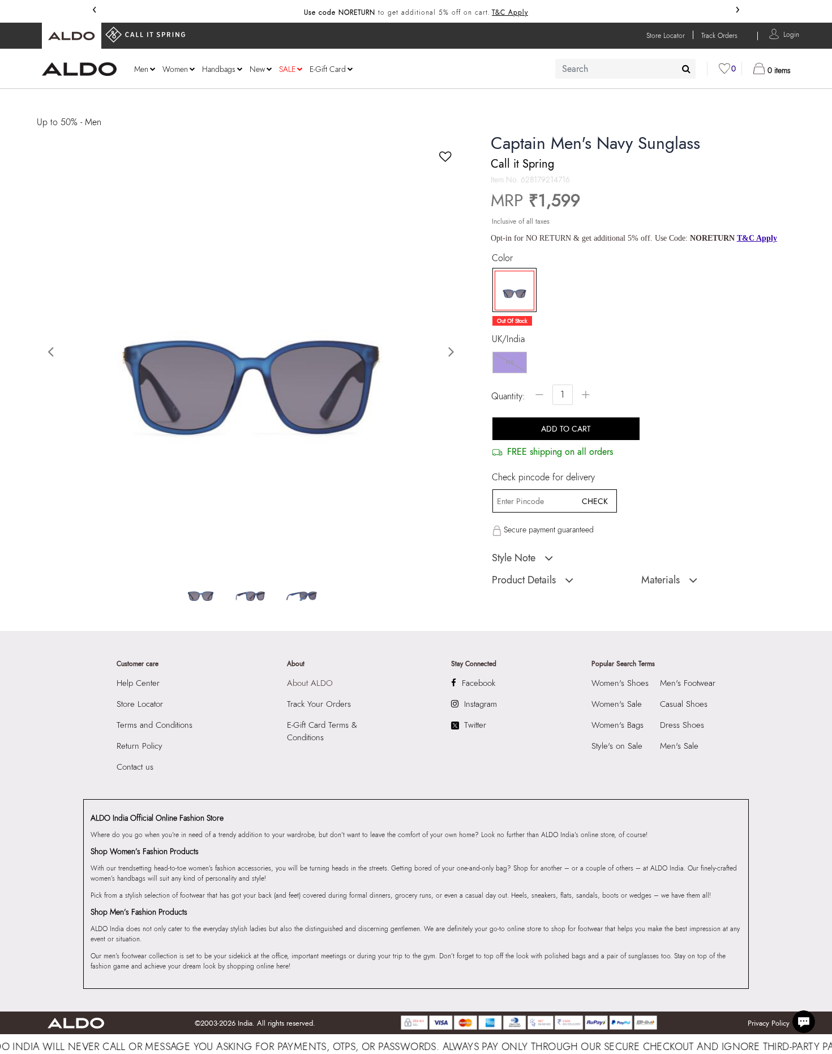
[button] (791, 33)
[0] (724, 68)
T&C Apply (510, 12)
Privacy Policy (769, 1023)
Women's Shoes (620, 683)
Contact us (135, 767)
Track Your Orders (319, 704)
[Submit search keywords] (686, 68)
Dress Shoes (682, 725)
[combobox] (625, 69)
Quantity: (508, 396)
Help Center (138, 683)
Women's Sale (616, 704)
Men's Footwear (687, 683)
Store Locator (140, 704)
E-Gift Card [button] (328, 69)
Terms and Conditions (154, 725)
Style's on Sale (616, 746)
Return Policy (139, 746)
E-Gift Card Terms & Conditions (322, 731)
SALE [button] (287, 69)
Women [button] (175, 69)
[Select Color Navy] (510, 290)
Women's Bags (617, 725)
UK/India (508, 339)
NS (509, 362)
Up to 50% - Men (69, 122)
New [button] (257, 69)
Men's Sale (679, 746)
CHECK (595, 501)
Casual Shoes (683, 704)
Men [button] (141, 69)
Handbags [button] (218, 69)
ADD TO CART (566, 428)
